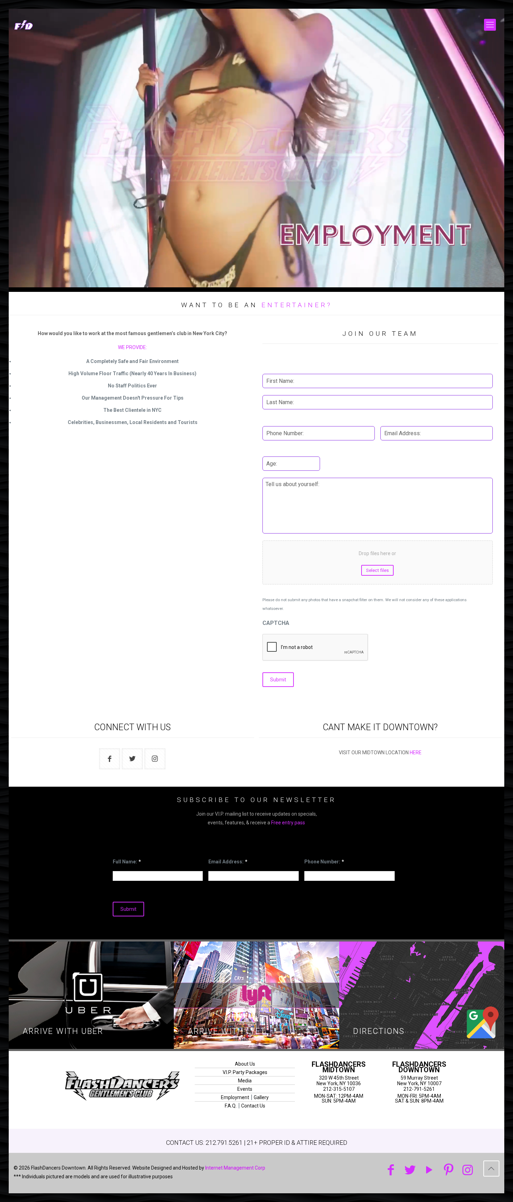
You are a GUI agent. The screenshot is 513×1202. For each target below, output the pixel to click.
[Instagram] (467, 1170)
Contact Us (253, 1106)
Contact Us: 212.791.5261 (204, 1142)
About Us (245, 1064)
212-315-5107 (339, 1089)
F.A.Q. (231, 1106)
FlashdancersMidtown (339, 1067)
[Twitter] (410, 1170)
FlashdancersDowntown (419, 1067)
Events (244, 1089)
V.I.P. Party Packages (245, 1072)
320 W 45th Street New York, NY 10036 (339, 1080)
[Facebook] (391, 1170)
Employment (235, 1097)
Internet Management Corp (235, 1168)
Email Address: (227, 861)
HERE (416, 752)
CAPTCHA (275, 623)
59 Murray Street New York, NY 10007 (419, 1080)
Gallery (261, 1097)
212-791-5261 (419, 1089)
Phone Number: (324, 861)
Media (245, 1080)
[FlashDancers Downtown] (36, 24)
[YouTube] (429, 1170)
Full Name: (127, 861)
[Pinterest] (448, 1170)
